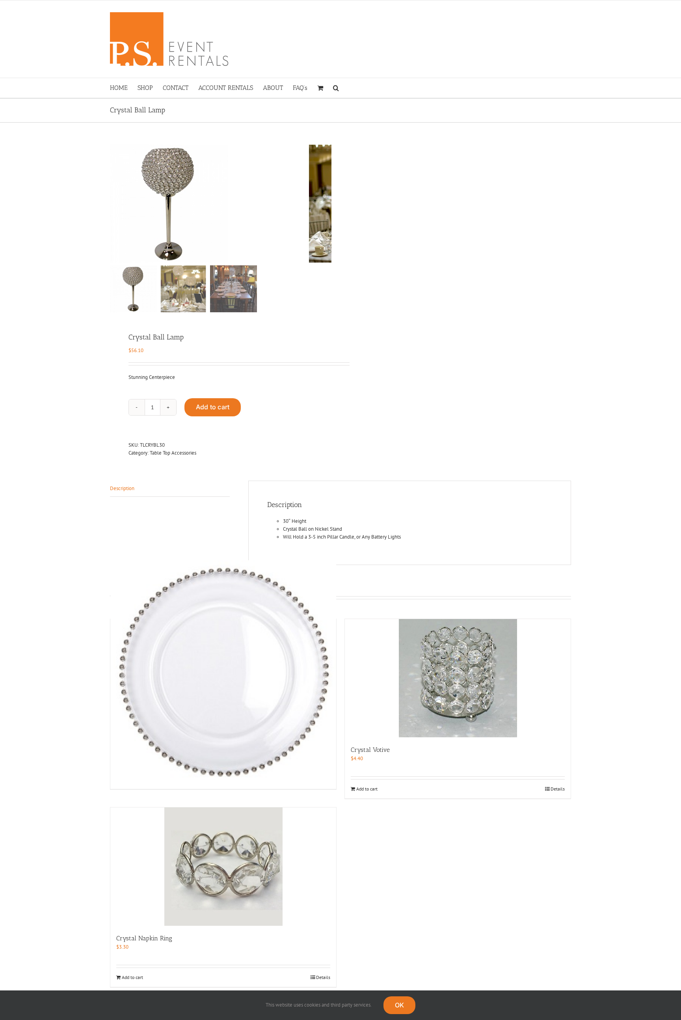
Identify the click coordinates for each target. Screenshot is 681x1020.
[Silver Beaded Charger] (223, 673)
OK (399, 1005)
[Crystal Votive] (458, 678)
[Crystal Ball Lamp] (208, 203)
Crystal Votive (370, 749)
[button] (336, 88)
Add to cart (213, 407)
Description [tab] (122, 488)
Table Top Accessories (173, 452)
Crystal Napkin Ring (144, 938)
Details (558, 789)
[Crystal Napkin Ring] (223, 866)
